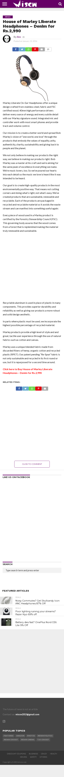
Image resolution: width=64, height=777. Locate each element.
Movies (23, 757)
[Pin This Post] (35, 48)
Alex (19, 37)
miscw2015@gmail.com (27, 714)
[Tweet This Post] (22, 48)
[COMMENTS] (48, 48)
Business (33, 754)
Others (43, 757)
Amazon (20, 736)
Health (53, 754)
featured (8, 736)
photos (31, 736)
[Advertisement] (32, 268)
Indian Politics (45, 736)
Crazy (44, 754)
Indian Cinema (27, 740)
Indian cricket (11, 740)
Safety (33, 757)
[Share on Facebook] (15, 48)
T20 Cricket (43, 740)
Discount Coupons (16, 754)
